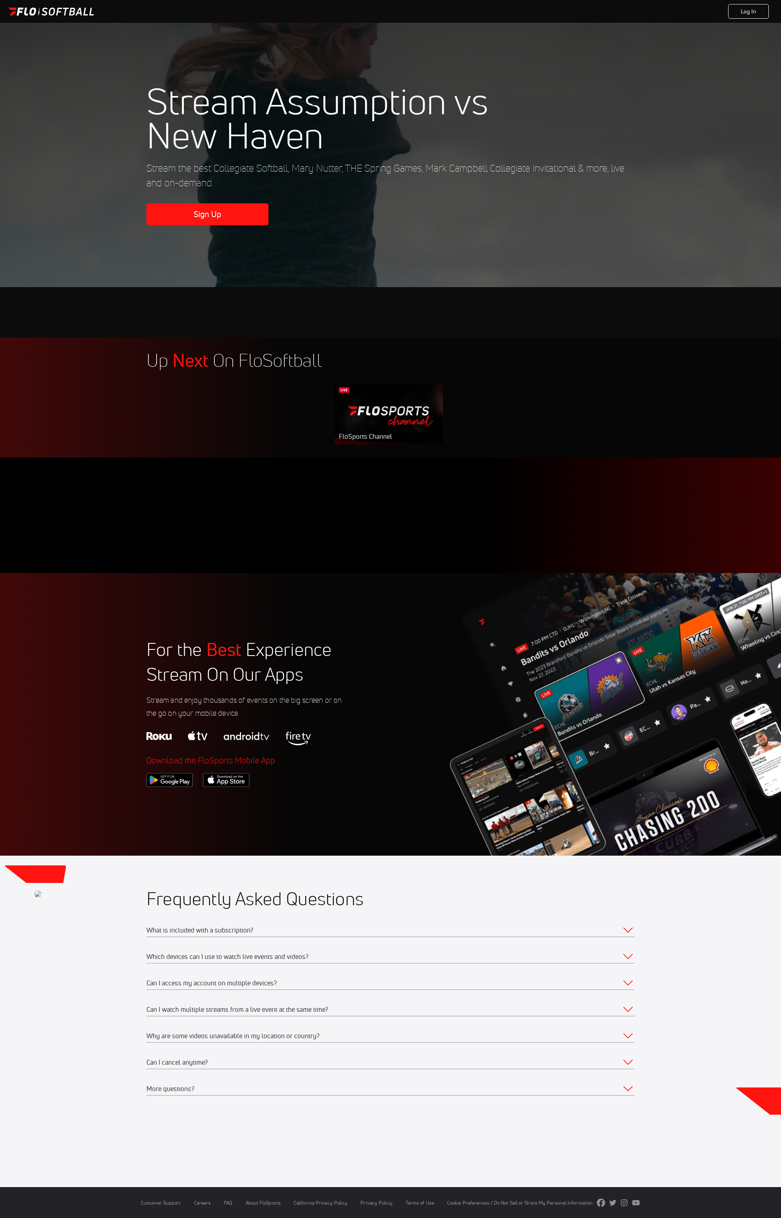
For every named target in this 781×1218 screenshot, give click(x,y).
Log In (749, 11)
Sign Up (208, 214)
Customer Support (161, 1203)
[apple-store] (226, 801)
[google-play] (169, 801)
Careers (202, 1203)
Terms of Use (420, 1203)
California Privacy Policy (320, 1203)
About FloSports (263, 1203)
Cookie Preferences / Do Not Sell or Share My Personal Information (520, 1203)
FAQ (228, 1203)
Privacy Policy (376, 1203)
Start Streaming (389, 422)
